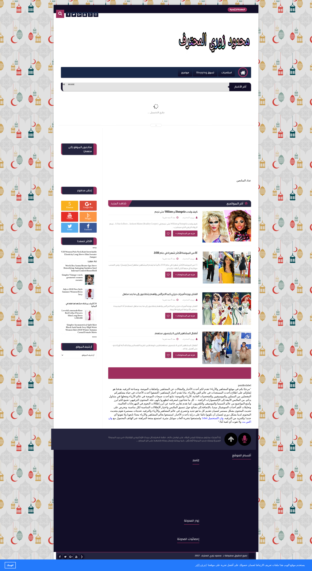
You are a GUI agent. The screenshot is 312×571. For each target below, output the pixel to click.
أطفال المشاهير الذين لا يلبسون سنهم (176, 333)
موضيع (185, 72)
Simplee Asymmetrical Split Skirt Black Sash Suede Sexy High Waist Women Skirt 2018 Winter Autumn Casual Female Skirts (81, 329)
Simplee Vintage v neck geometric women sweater (72, 277)
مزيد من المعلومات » (185, 233)
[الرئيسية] (243, 72)
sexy (95, 247)
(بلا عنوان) (92, 261)
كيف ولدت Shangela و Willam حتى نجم (176, 211)
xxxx (94, 337)
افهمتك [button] (10, 565)
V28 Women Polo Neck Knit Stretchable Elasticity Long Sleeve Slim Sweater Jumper (79, 254)
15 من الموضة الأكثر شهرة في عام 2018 (175, 253)
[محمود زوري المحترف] (214, 54)
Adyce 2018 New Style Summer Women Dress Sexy (72, 291)
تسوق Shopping (205, 72)
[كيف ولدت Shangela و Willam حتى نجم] (226, 226)
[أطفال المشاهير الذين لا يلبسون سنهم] (226, 348)
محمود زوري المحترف (211, 555)
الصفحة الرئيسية (237, 9)
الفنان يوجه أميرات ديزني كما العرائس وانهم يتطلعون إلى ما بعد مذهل (159, 294)
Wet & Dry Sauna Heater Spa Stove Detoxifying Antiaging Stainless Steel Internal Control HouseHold (80, 268)
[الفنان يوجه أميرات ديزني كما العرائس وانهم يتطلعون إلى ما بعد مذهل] (226, 308)
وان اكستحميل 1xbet (212, 418)
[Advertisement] (115, 42)
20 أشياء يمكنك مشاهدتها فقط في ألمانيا (81, 304)
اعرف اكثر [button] (201, 565)
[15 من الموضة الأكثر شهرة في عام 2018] (226, 267)
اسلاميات (226, 72)
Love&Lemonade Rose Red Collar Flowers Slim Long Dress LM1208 (72, 314)
